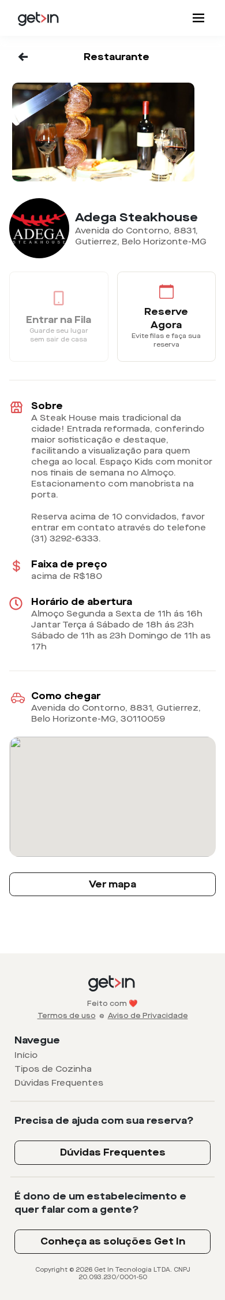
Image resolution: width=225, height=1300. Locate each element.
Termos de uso (67, 1015)
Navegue (37, 1040)
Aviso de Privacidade (148, 1015)
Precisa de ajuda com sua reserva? (104, 1120)
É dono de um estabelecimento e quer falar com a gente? (100, 1203)
